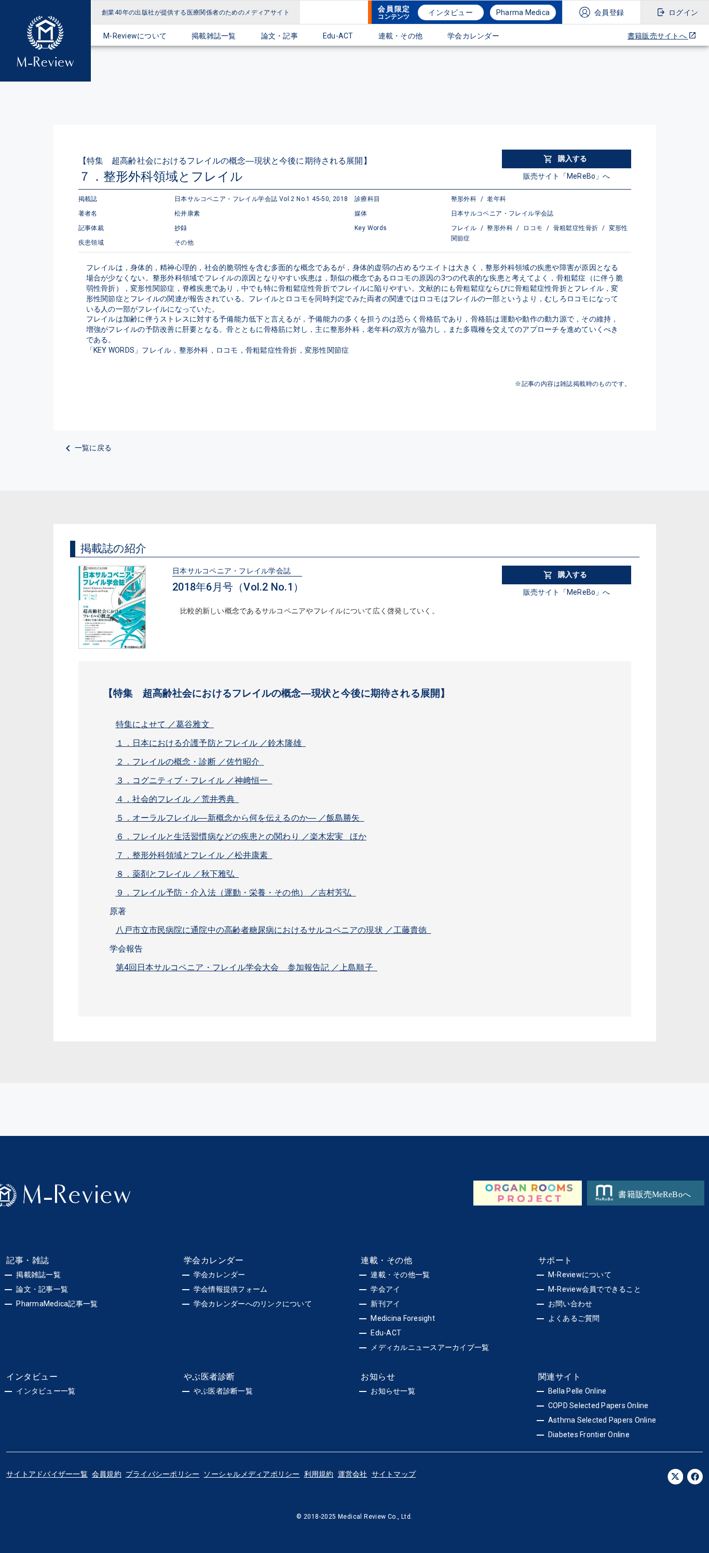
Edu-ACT (338, 36)
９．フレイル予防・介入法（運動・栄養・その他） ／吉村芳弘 (236, 893)
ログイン (683, 12)
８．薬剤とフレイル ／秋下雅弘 (177, 874)
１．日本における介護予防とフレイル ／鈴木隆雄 (211, 743)
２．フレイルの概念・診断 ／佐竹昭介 (190, 762)
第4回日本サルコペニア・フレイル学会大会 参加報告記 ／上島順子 (246, 967)
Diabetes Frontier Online (589, 1434)
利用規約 (319, 1474)
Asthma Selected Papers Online (602, 1420)
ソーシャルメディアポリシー (251, 1474)
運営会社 (352, 1474)
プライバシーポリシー (163, 1474)
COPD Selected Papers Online (598, 1405)
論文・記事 (279, 36)
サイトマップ (394, 1474)
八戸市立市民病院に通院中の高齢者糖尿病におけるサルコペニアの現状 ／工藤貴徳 (273, 930)
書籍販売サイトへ (658, 36)
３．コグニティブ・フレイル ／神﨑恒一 (194, 780)
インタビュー (450, 12)
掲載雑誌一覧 (214, 36)
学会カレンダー (473, 36)
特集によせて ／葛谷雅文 (165, 724)
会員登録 (609, 12)
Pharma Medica (523, 12)
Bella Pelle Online (577, 1391)
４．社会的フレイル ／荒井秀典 (177, 799)
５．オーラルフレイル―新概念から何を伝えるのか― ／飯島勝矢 (240, 818)
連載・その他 (400, 36)
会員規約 (106, 1474)
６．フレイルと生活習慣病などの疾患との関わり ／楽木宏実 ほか (241, 836)
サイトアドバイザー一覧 (47, 1474)
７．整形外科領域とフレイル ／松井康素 (194, 855)
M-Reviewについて (135, 36)
